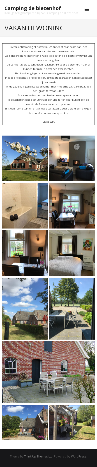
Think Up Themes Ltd (38, 456)
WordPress (78, 456)
